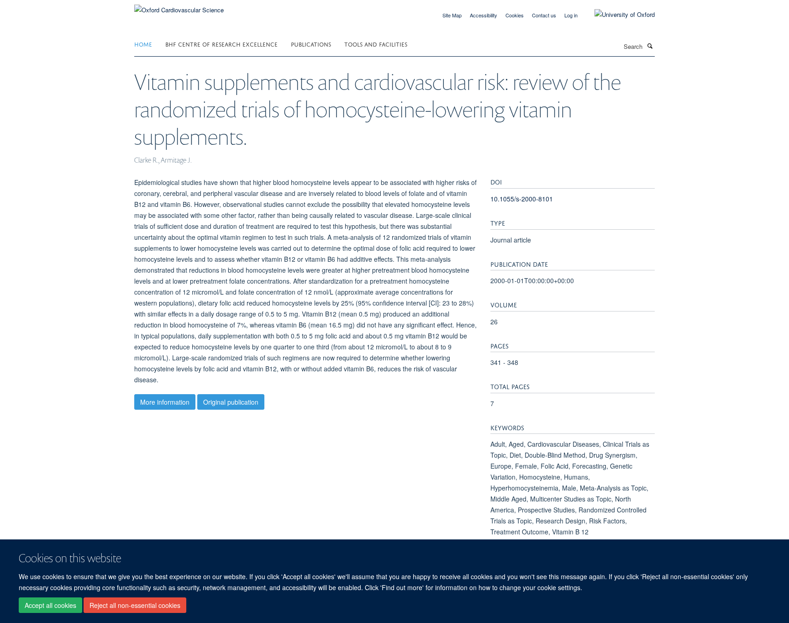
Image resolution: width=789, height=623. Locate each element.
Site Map (452, 15)
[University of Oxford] (618, 14)
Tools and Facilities (375, 43)
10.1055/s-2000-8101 (521, 198)
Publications (311, 43)
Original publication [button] (230, 402)
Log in (571, 15)
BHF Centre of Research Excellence (221, 43)
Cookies (514, 15)
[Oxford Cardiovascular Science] (179, 6)
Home (143, 43)
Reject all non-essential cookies (134, 605)
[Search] (650, 46)
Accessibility (483, 15)
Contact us (544, 15)
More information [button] (164, 402)
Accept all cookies (50, 605)
